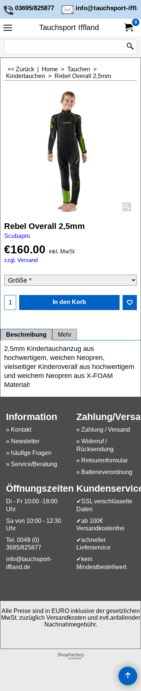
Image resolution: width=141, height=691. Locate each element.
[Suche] (130, 47)
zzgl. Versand (21, 260)
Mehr (64, 334)
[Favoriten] (130, 302)
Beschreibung (26, 334)
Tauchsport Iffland (69, 27)
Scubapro (17, 236)
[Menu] (7, 28)
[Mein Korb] (128, 27)
